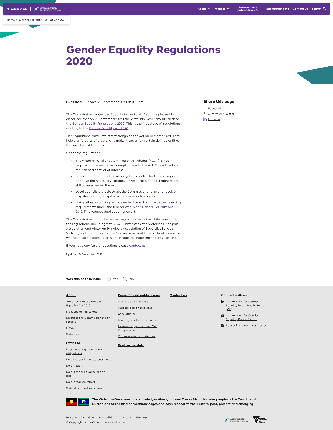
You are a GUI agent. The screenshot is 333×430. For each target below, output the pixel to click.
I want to (73, 343)
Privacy (71, 417)
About (71, 295)
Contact (125, 417)
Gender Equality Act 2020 (108, 128)
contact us (137, 245)
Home (11, 20)
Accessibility (107, 417)
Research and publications (139, 295)
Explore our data (131, 345)
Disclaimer (88, 417)
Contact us (178, 295)
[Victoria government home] (259, 420)
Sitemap (141, 417)
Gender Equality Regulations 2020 (98, 124)
